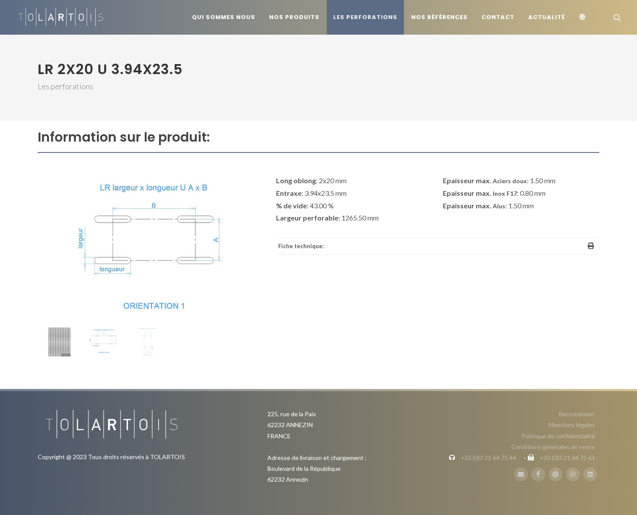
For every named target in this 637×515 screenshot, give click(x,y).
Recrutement (577, 414)
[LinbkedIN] (590, 474)
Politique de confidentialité (558, 436)
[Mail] (521, 474)
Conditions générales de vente (553, 446)
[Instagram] (573, 474)
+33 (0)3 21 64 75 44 (488, 457)
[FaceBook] (538, 474)
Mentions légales (572, 424)
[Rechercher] (616, 17)
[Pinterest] (555, 474)
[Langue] (583, 17)
